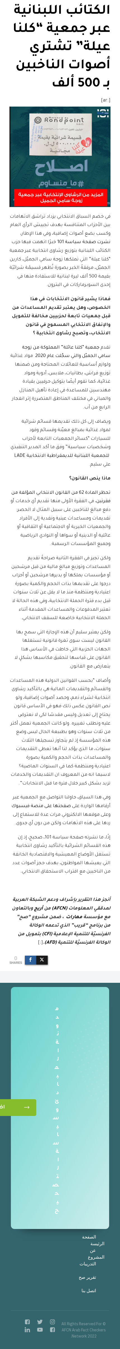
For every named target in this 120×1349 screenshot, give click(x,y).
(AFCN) (59, 908)
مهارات (74, 917)
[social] (49, 1323)
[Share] (30, 960)
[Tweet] (42, 960)
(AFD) (51, 942)
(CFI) (47, 934)
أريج (38, 908)
